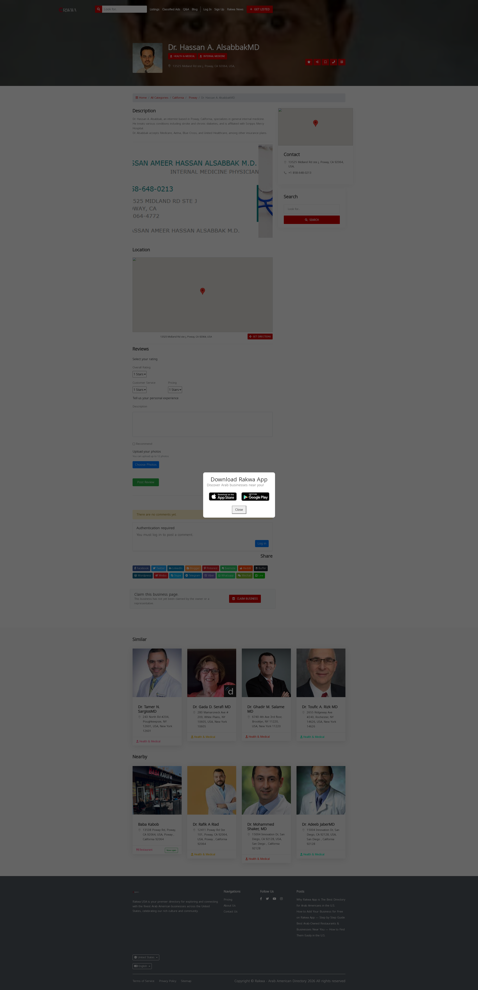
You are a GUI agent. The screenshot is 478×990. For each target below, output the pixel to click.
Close (239, 510)
